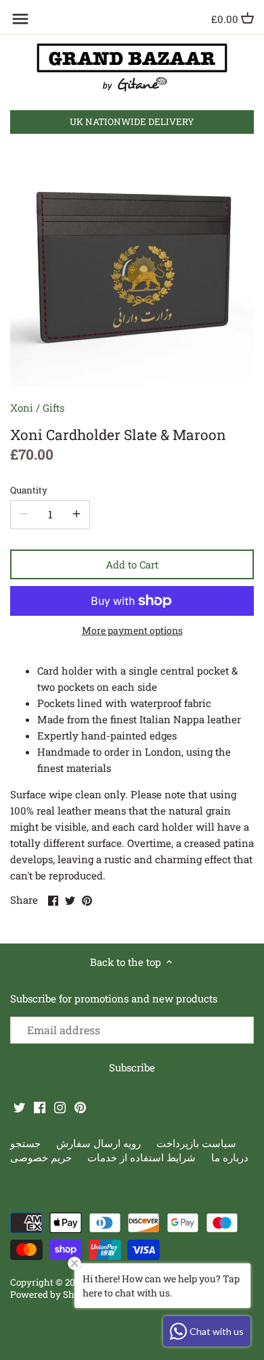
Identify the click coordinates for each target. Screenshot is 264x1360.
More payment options (132, 630)
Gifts (53, 407)
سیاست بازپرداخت (196, 1143)
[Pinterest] (80, 1107)
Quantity (28, 490)
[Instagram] (60, 1107)
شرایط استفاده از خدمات (141, 1157)
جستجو (25, 1143)
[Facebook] (39, 1107)
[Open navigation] (20, 19)
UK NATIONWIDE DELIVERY (132, 122)
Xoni (21, 407)
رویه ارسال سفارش (98, 1143)
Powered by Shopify (53, 1294)
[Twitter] (19, 1107)
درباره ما (229, 1157)
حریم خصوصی (41, 1157)
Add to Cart (132, 564)
